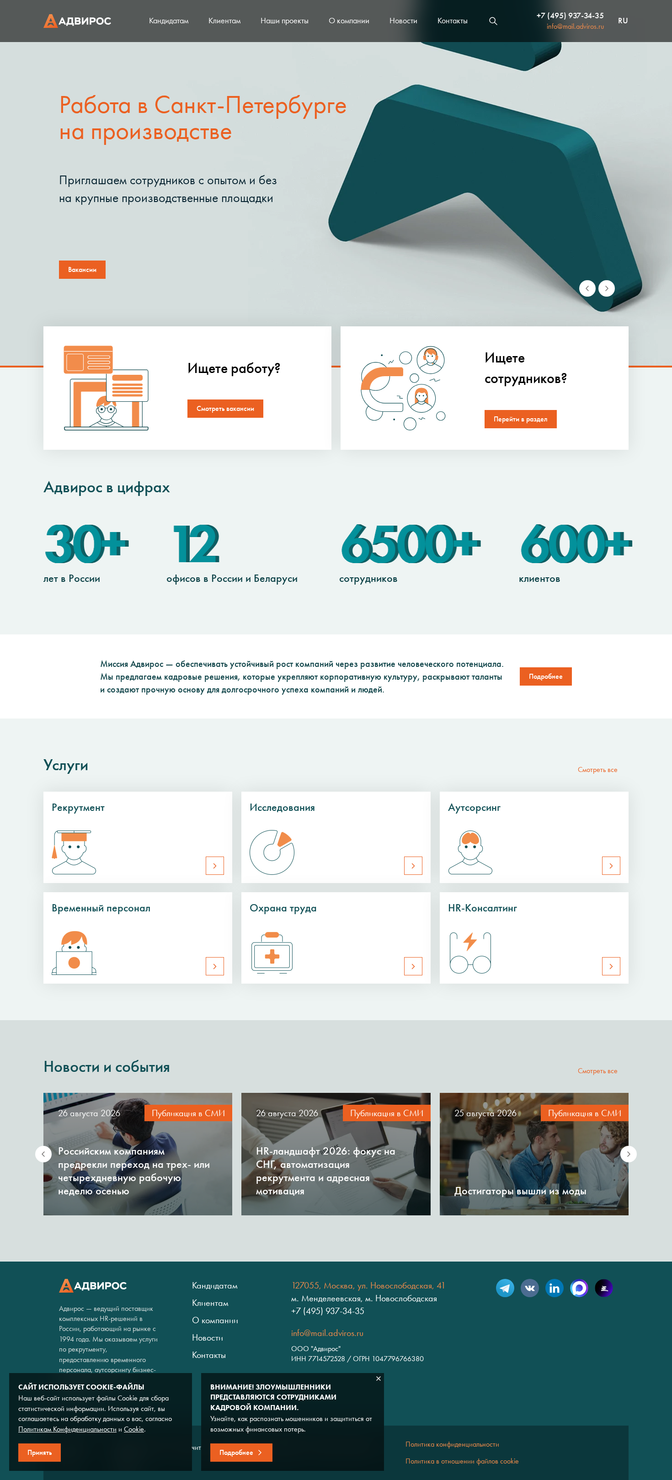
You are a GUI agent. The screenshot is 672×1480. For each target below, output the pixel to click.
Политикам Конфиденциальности (67, 1429)
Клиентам (224, 21)
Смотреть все (598, 769)
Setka (604, 1288)
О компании (349, 21)
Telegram (505, 1288)
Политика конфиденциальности (452, 1444)
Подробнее (546, 676)
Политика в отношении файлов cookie (462, 1461)
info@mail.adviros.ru (575, 26)
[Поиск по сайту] (493, 21)
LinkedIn (554, 1288)
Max (579, 1288)
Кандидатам (168, 21)
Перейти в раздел (521, 419)
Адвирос (77, 21)
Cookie (134, 1429)
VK (530, 1288)
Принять (39, 1452)
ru (623, 21)
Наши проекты (285, 21)
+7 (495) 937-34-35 (570, 16)
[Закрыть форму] (378, 1378)
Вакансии (82, 269)
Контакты (452, 21)
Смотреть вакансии (225, 408)
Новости (403, 21)
